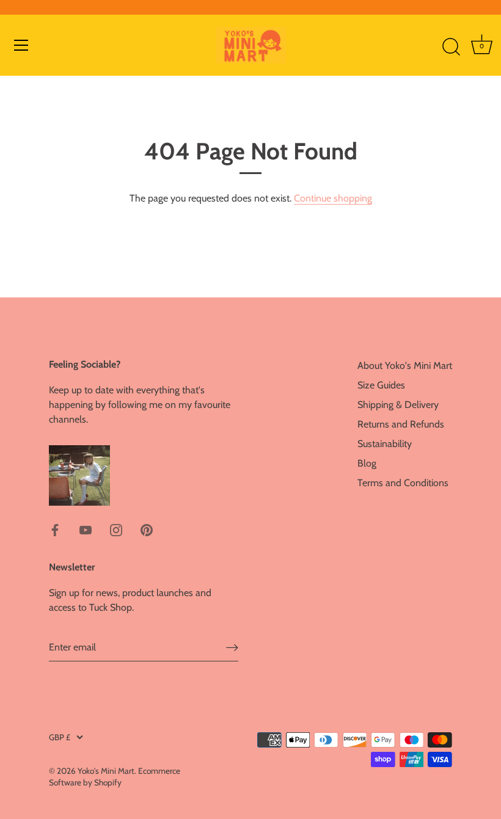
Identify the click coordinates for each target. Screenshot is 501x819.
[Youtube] (85, 529)
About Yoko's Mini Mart (404, 365)
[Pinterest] (147, 529)
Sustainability (384, 444)
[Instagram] (116, 529)
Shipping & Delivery (398, 404)
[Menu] (21, 45)
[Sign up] (232, 647)
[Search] (450, 47)
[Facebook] (55, 529)
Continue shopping (333, 198)
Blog (366, 463)
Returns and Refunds (400, 424)
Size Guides (381, 385)
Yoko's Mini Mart (106, 771)
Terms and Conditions (402, 483)
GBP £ (59, 737)
